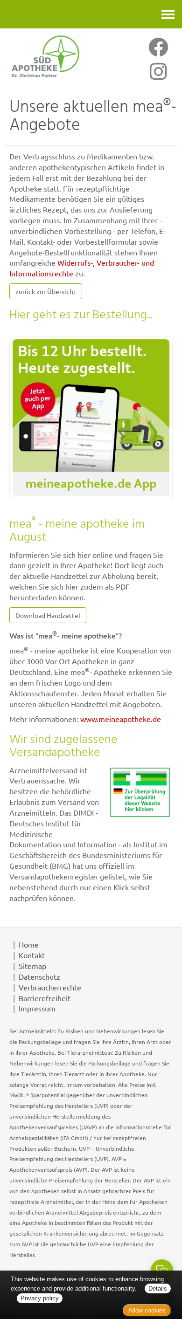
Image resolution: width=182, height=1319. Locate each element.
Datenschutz (39, 976)
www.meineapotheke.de (120, 718)
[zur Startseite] (45, 56)
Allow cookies (147, 1310)
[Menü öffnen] (168, 14)
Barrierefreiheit (44, 998)
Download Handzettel (47, 615)
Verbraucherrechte (50, 987)
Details (157, 1288)
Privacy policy (40, 1298)
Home (29, 944)
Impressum (37, 1008)
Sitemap (32, 965)
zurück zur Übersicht (45, 291)
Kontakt (32, 955)
